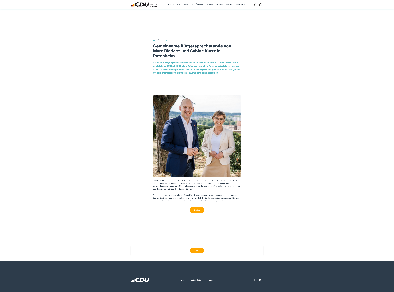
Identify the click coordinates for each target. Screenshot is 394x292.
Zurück (197, 210)
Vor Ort (229, 4)
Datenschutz (196, 280)
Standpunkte (240, 4)
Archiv (197, 250)
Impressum (210, 280)
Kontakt (183, 280)
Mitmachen (188, 4)
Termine (209, 4)
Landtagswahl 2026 (173, 4)
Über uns (199, 4)
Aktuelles (219, 4)
